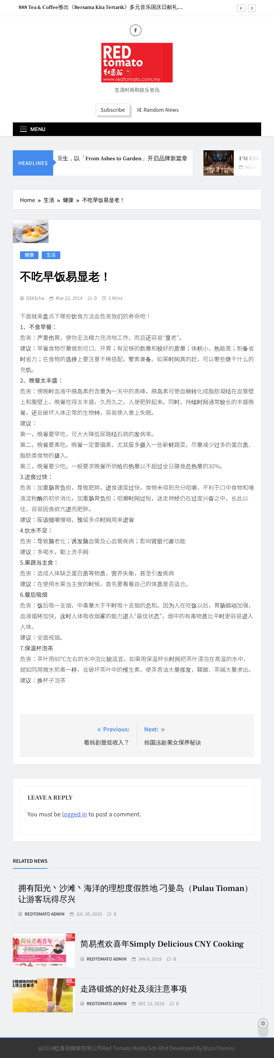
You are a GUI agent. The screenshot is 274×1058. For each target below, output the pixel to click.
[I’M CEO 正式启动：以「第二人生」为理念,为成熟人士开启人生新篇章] (212, 163)
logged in (74, 814)
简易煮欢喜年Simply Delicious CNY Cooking (162, 944)
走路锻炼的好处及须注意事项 (133, 989)
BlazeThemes (218, 1048)
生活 (51, 255)
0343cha (35, 298)
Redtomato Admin (45, 914)
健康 (29, 255)
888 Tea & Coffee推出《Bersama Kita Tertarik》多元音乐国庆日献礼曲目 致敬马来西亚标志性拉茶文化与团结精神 (101, 7)
